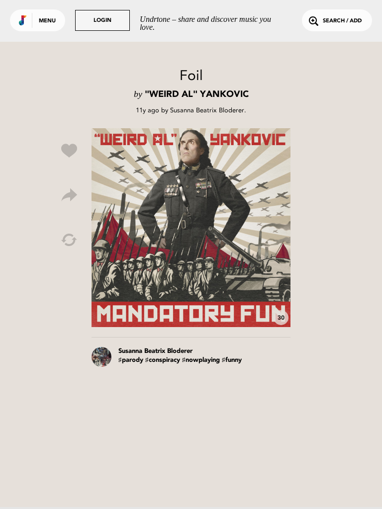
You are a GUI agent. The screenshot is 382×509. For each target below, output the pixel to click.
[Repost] (69, 240)
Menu (47, 21)
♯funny (232, 360)
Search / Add (342, 21)
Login (102, 20)
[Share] (69, 195)
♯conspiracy (162, 360)
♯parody (130, 360)
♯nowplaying (201, 360)
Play (191, 228)
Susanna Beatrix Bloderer (207, 110)
